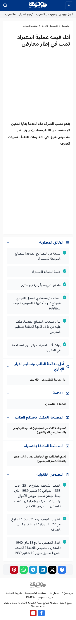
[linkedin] (43, 570)
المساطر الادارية (50, 26)
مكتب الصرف (30, 26)
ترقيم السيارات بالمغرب (19, 14)
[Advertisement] (38, 85)
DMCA (30, 597)
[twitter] (52, 570)
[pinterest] (14, 570)
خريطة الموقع (45, 597)
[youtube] (33, 613)
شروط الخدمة (14, 593)
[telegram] (33, 570)
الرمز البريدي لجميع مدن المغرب (54, 14)
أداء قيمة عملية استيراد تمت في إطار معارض (43, 40)
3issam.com (38, 606)
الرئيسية (66, 26)
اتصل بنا (54, 593)
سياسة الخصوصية (35, 593)
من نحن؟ (67, 593)
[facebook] (62, 570)
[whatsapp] (24, 570)
